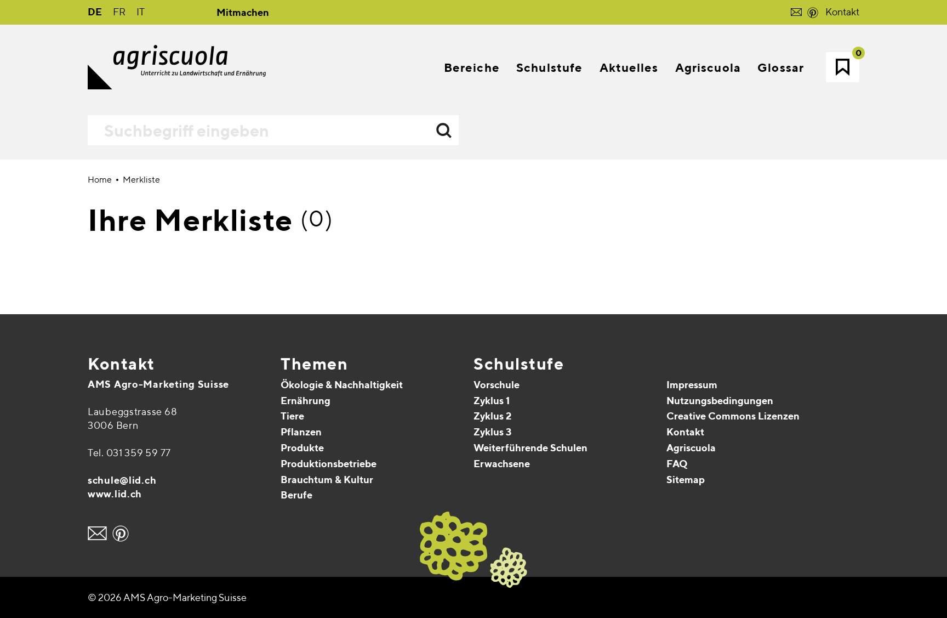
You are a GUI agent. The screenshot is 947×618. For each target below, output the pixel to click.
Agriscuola (691, 447)
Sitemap (685, 479)
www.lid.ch (115, 494)
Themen (314, 363)
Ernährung (305, 400)
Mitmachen (242, 12)
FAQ (677, 463)
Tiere (292, 416)
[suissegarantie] (878, 551)
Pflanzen (301, 432)
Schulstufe (519, 363)
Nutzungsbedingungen (719, 400)
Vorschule (497, 384)
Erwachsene (502, 463)
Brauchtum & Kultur (327, 479)
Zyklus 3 (492, 432)
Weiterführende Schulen (530, 447)
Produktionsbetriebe (328, 463)
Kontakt (842, 12)
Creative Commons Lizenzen (733, 416)
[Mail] (97, 533)
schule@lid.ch (122, 480)
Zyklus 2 (492, 416)
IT (140, 12)
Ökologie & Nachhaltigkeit (342, 384)
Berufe (296, 495)
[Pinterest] (120, 533)
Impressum (691, 384)
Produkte (302, 447)
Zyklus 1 (492, 400)
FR (119, 12)
